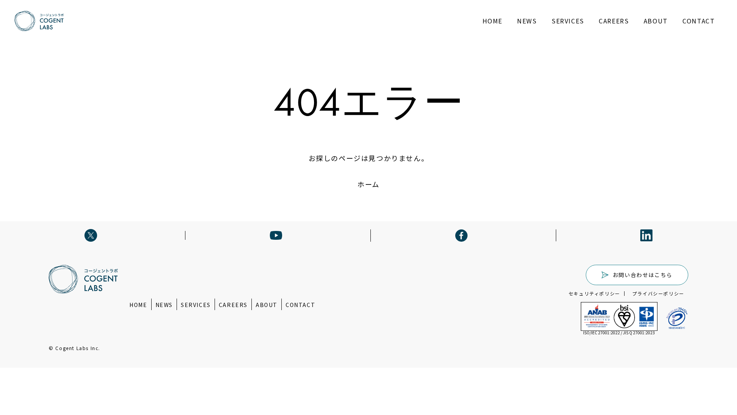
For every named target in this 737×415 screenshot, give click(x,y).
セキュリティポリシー (594, 293)
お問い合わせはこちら (643, 275)
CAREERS (614, 20)
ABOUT (656, 20)
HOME (492, 20)
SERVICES (568, 20)
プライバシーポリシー (658, 293)
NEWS (527, 20)
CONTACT (698, 20)
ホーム (368, 184)
